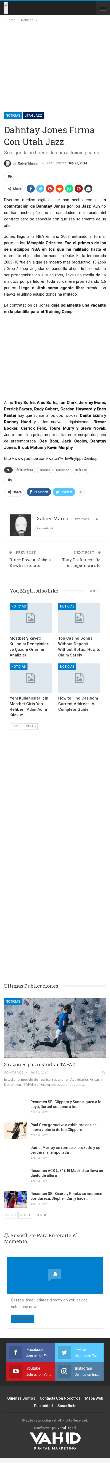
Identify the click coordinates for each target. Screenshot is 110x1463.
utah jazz (81, 470)
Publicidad (43, 1406)
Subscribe (23, 1318)
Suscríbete (66, 1406)
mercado (45, 470)
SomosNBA (62, 470)
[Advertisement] (51, 63)
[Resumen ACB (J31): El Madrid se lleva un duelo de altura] (15, 1176)
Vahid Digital (66, 1428)
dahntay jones (25, 470)
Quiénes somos (21, 1398)
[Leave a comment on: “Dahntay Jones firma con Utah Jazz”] (9, 176)
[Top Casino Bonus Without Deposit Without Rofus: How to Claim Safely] (79, 618)
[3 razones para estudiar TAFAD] (55, 1028)
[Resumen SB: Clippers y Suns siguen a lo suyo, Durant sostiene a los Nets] (15, 1108)
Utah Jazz (33, 115)
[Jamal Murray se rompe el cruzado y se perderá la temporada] (15, 1153)
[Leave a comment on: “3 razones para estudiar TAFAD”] (104, 1072)
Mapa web (94, 1398)
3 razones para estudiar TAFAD (40, 1064)
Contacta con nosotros (60, 1398)
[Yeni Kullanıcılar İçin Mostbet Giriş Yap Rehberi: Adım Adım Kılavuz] (31, 678)
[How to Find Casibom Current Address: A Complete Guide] (79, 678)
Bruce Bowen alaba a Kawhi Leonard (30, 562)
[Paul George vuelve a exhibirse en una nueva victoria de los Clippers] (15, 1131)
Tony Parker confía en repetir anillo (81, 562)
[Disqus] (55, 894)
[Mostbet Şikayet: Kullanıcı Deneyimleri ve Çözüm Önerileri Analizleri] (31, 618)
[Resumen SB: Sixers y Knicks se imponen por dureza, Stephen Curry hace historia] (15, 1199)
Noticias (13, 115)
